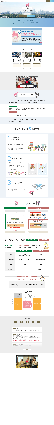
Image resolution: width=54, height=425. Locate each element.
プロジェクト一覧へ (28, 69)
